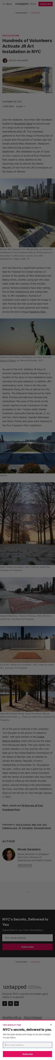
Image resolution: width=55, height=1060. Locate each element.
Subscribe (27, 1054)
